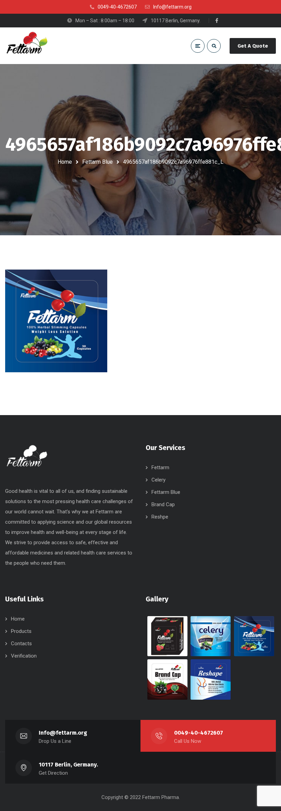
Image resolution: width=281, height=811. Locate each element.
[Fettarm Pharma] (26, 45)
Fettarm (160, 467)
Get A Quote (252, 46)
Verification (24, 656)
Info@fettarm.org (63, 732)
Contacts (21, 643)
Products (21, 631)
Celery (158, 480)
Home (65, 162)
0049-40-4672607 (198, 732)
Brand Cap (163, 504)
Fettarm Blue (97, 162)
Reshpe (159, 517)
